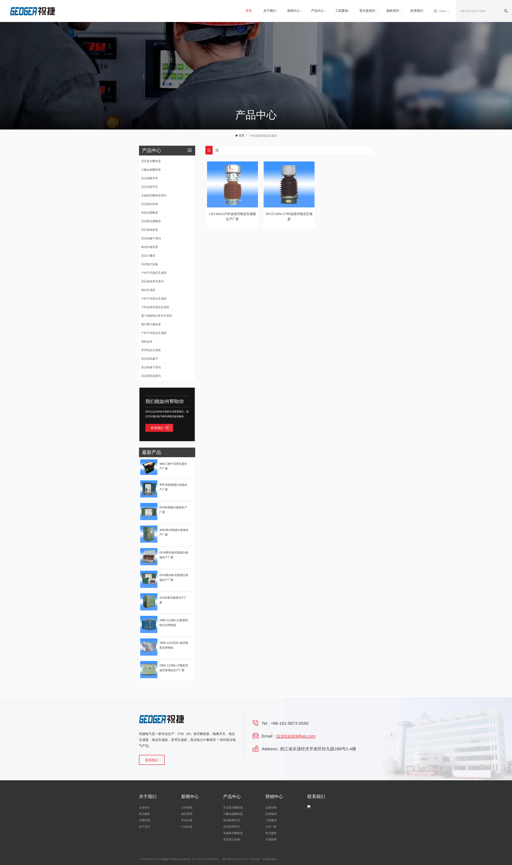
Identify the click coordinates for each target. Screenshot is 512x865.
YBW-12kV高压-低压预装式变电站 (173, 645)
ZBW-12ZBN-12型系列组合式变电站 (173, 623)
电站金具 (146, 341)
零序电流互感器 (151, 350)
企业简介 (144, 807)
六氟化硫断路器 (151, 169)
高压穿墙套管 (149, 229)
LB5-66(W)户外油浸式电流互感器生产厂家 (232, 216)
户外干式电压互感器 (153, 298)
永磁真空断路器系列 (153, 195)
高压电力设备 (149, 264)
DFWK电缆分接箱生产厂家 (173, 510)
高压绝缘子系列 (151, 238)
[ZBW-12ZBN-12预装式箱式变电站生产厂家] (148, 669)
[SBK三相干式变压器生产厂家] (148, 467)
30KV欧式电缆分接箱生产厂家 (174, 532)
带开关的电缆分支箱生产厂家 (173, 487)
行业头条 (186, 826)
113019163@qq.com (296, 736)
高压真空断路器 (151, 161)
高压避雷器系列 (151, 375)
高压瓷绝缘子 (149, 358)
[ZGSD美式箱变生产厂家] (148, 601)
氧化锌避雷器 (149, 247)
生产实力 (144, 826)
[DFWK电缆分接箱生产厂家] (148, 511)
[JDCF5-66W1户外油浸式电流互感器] (289, 184)
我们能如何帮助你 (164, 401)
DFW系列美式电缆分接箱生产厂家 (173, 555)
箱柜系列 (392, 10)
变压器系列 (367, 10)
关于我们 (269, 10)
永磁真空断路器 (233, 833)
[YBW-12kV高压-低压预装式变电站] (148, 647)
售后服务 (144, 813)
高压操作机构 (149, 204)
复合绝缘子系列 (151, 367)
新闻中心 (293, 10)
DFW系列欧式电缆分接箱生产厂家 (173, 577)
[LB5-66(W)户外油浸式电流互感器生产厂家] (232, 184)
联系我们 (416, 10)
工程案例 (341, 10)
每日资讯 (186, 813)
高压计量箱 (148, 255)
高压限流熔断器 (151, 221)
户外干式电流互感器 (153, 332)
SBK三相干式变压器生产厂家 (173, 466)
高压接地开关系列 (152, 281)
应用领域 (271, 813)
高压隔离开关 (149, 178)
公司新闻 (186, 807)
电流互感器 (148, 290)
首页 (249, 10)
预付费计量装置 (151, 324)
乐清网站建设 (270, 859)
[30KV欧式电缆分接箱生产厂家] (148, 534)
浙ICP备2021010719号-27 (236, 859)
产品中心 (317, 10)
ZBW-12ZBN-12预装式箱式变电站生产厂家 (173, 668)
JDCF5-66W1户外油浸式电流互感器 (289, 216)
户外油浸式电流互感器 (263, 135)
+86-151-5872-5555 (290, 723)
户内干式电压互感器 (153, 272)
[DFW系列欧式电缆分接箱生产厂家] (148, 579)
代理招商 (144, 820)
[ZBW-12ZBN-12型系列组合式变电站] (148, 624)
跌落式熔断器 (149, 212)
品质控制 (271, 807)
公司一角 (271, 826)
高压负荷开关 (149, 186)
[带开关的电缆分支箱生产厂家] (148, 489)
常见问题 (186, 820)
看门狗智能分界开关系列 (156, 315)
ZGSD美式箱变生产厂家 (173, 600)
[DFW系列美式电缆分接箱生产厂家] (148, 556)
